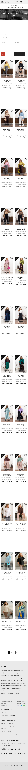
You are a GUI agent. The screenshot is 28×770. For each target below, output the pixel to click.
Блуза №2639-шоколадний (7, 474)
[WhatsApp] (24, 706)
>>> (22, 652)
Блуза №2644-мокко (7, 228)
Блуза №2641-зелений (21, 376)
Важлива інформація (8, 715)
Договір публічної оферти (10, 734)
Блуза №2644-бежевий (7, 130)
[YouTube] (12, 749)
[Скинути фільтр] (3, 54)
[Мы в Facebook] (2, 749)
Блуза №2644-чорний (21, 81)
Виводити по (6, 34)
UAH (17, 1)
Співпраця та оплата (8, 720)
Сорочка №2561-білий (7, 524)
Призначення (19, 49)
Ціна (3, 43)
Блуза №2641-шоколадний (7, 376)
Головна (5, 18)
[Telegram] (21, 706)
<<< (6, 652)
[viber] (18, 749)
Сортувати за (6, 28)
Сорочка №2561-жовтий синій (21, 622)
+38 (21, 701)
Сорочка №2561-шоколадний (21, 524)
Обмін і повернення (7, 718)
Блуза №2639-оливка (21, 474)
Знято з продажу (6, 731)
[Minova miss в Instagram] (9, 749)
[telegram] (15, 749)
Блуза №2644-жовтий (7, 81)
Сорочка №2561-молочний (7, 622)
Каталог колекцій (7, 723)
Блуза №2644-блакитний (21, 130)
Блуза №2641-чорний (7, 327)
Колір (4, 49)
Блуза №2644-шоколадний (21, 228)
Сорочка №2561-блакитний (7, 573)
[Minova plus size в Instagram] (5, 749)
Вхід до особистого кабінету (14, 7)
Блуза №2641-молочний (21, 327)
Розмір (17, 43)
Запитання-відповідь (8, 726)
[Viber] (18, 706)
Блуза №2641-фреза (7, 277)
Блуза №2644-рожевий (7, 179)
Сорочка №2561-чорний (21, 573)
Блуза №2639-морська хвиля (7, 425)
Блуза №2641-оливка (21, 277)
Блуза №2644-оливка (21, 179)
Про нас (3, 712)
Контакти (4, 728)
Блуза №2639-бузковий (21, 425)
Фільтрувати (19, 54)
